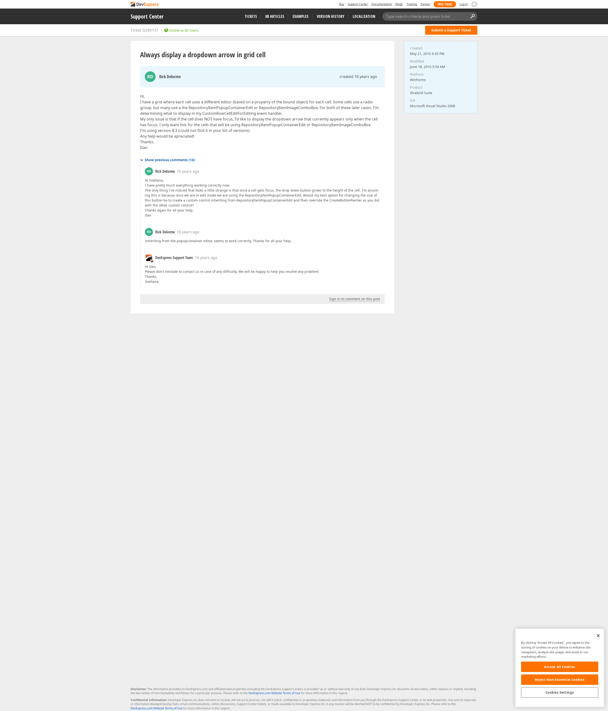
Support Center (358, 4)
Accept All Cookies (559, 667)
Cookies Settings (560, 692)
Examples (301, 16)
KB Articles (274, 16)
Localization (364, 16)
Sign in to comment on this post (354, 299)
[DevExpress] (145, 4)
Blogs (399, 4)
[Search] (472, 16)
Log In (464, 4)
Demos (425, 4)
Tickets (251, 16)
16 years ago (188, 171)
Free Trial (444, 4)
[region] (559, 668)
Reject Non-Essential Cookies (559, 679)
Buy (341, 4)
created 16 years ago (358, 76)
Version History (330, 16)
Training (411, 4)
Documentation (381, 4)
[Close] (598, 635)
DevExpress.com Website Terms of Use (274, 693)
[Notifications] (474, 4)
